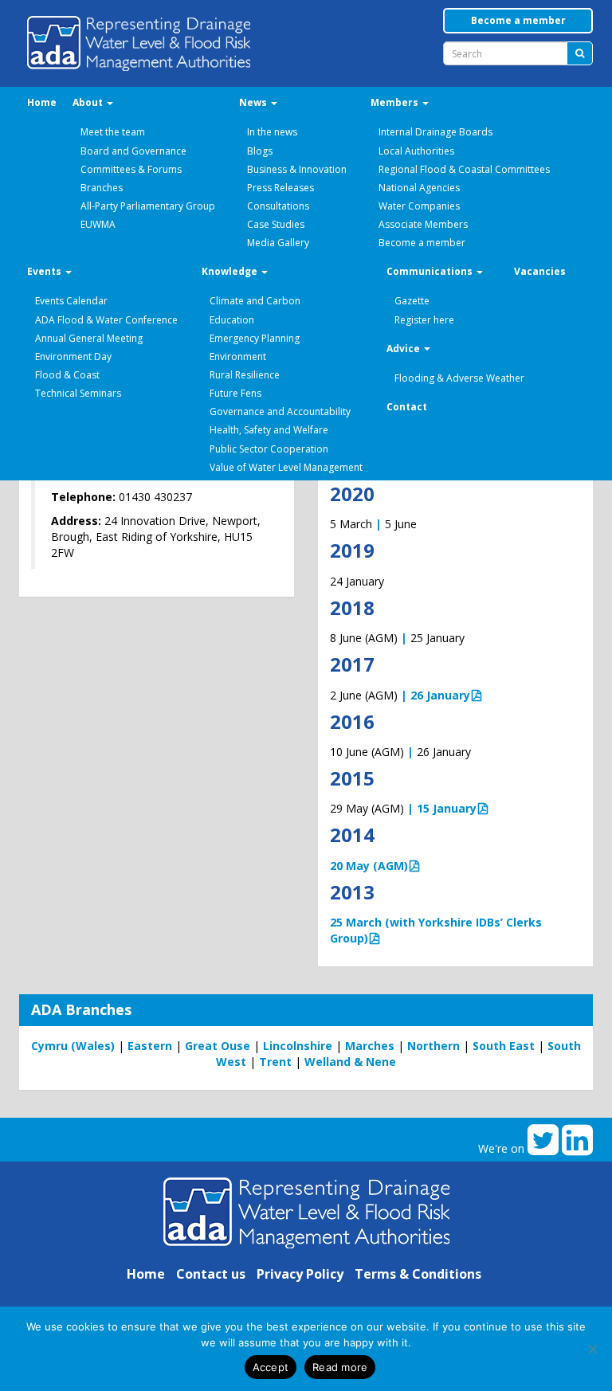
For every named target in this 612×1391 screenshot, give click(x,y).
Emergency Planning (255, 338)
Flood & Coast (67, 375)
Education (232, 320)
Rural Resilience (245, 375)
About (89, 102)
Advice (404, 348)
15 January (447, 808)
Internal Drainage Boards (435, 132)
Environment (238, 356)
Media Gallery (278, 242)
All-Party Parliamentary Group (147, 206)
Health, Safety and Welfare (269, 430)
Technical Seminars (78, 393)
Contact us (210, 1274)
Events (45, 271)
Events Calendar (71, 301)
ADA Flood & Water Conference (106, 320)
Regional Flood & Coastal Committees (464, 169)
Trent (275, 1061)
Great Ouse (217, 1045)
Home (42, 102)
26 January (440, 695)
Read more (339, 1367)
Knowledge (231, 271)
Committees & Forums (131, 169)
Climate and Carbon (255, 301)
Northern (433, 1045)
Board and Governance (133, 151)
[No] (592, 1349)
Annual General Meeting (89, 338)
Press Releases (280, 187)
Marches (369, 1045)
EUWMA (98, 224)
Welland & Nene (350, 1061)
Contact (406, 406)
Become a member (518, 20)
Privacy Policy (300, 1274)
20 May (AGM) (369, 865)
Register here (424, 320)
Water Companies (419, 206)
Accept (271, 1367)
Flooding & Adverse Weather (459, 378)
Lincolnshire (297, 1045)
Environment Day (73, 356)
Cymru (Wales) (73, 1045)
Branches (101, 187)
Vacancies (540, 271)
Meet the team (112, 132)
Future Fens (235, 393)
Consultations (278, 206)
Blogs (260, 151)
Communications (430, 271)
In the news (272, 132)
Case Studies (275, 224)
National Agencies (419, 187)
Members (396, 102)
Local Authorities (416, 151)
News (254, 102)
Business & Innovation (297, 169)
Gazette (412, 301)
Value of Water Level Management (286, 467)
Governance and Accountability (280, 411)
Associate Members (423, 224)
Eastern (150, 1045)
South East (504, 1045)
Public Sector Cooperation (269, 449)
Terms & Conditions (418, 1274)
